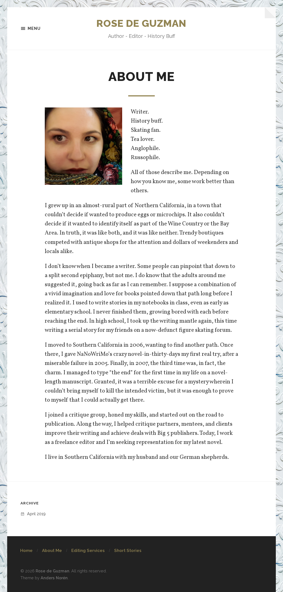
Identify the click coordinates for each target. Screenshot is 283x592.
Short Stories (128, 550)
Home (26, 550)
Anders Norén (54, 577)
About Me (52, 550)
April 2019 (36, 513)
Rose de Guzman (141, 23)
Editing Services (88, 550)
